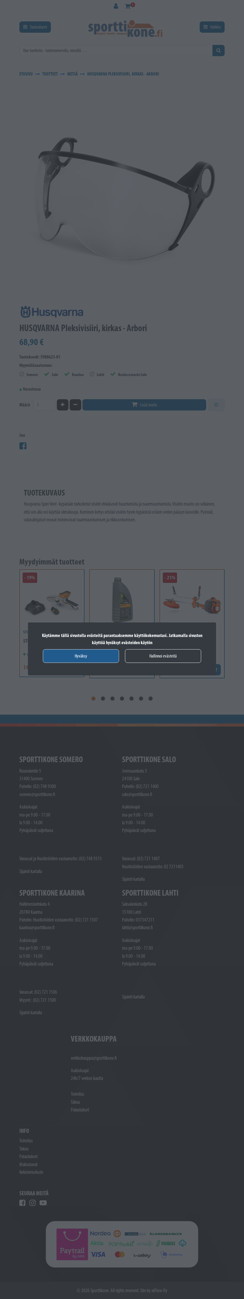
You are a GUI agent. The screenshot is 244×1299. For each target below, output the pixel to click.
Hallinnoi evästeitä (163, 656)
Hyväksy (81, 656)
